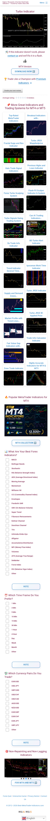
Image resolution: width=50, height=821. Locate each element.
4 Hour (14, 634)
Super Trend (16, 512)
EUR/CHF (15, 716)
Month (14, 647)
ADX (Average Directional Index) (25, 477)
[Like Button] (25, 61)
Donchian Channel (19, 525)
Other (14, 573)
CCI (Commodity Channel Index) (24, 495)
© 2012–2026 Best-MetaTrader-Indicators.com (25, 805)
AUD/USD (15, 703)
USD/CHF (15, 695)
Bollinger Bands (18, 464)
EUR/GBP (15, 712)
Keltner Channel (18, 521)
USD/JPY (15, 686)
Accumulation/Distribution (22, 543)
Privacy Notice (33, 796)
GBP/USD (15, 690)
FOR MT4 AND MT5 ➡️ (26, 782)
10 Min (14, 617)
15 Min (14, 621)
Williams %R (16, 490)
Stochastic (16, 468)
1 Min (14, 603)
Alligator (15, 538)
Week (14, 643)
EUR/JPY (15, 721)
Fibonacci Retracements (21, 517)
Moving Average (18, 482)
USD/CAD (15, 699)
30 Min (14, 625)
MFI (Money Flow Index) (21, 547)
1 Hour (14, 630)
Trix (13, 530)
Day (13, 638)
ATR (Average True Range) (22, 556)
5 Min (14, 612)
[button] (5, 768)
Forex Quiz (7, 796)
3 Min (14, 608)
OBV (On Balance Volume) (22, 508)
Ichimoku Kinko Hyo (20, 534)
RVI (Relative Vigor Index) (22, 569)
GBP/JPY (15, 725)
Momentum (16, 486)
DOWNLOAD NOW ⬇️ (25, 71)
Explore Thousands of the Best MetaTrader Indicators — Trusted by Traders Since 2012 (16, 2)
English (30, 818)
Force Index (16, 565)
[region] (25, 769)
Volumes (15, 552)
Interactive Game (19, 796)
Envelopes (16, 499)
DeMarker (15, 560)
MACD (14, 460)
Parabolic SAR (17, 503)
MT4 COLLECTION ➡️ (26, 443)
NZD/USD (15, 708)
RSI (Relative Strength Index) (23, 473)
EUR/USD (15, 681)
